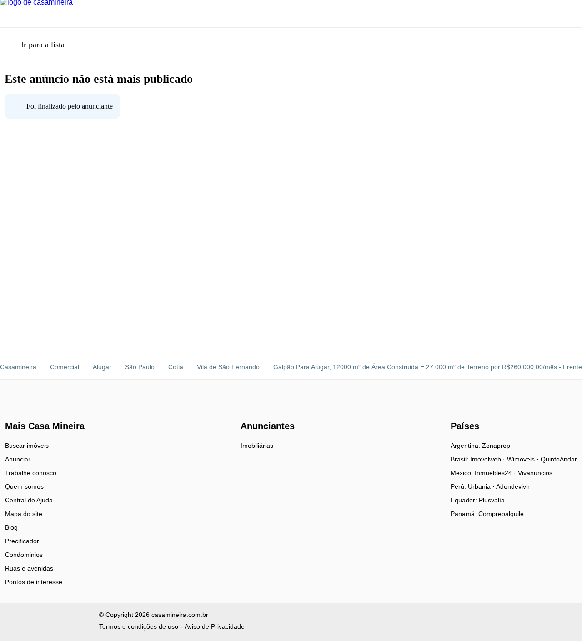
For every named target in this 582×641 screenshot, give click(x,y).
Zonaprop (496, 445)
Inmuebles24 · (496, 472)
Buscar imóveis (27, 445)
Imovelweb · (488, 459)
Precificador (22, 541)
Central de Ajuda (29, 500)
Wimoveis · (524, 459)
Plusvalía (492, 500)
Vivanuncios (535, 472)
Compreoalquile (501, 513)
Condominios (24, 554)
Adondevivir (513, 486)
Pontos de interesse (33, 582)
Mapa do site (23, 513)
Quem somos (24, 486)
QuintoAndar (559, 459)
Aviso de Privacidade (215, 626)
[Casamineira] (27, 410)
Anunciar (17, 459)
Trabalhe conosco (30, 472)
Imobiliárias (257, 445)
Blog (11, 527)
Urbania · (482, 486)
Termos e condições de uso (138, 626)
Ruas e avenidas (29, 568)
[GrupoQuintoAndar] (42, 622)
